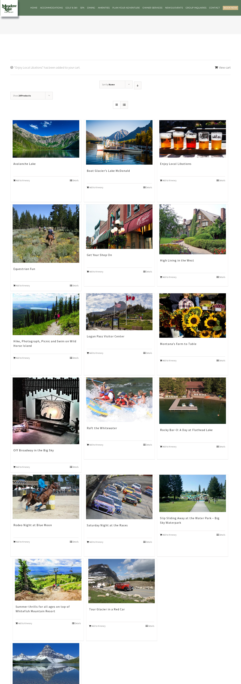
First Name (74, 351)
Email (71, 333)
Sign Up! (120, 390)
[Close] (175, 284)
